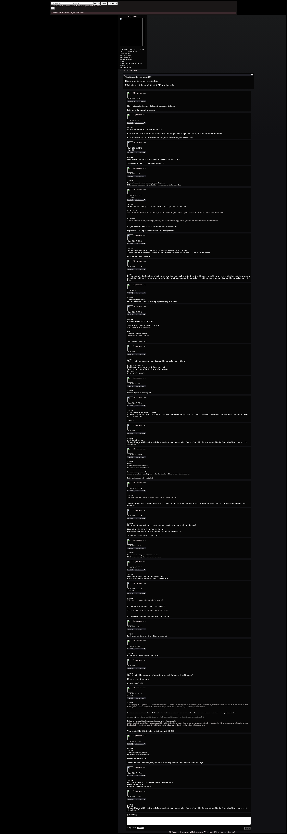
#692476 (129, 243)
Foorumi (67, 6)
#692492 (129, 593)
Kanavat (79, 6)
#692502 (129, 799)
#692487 (129, 457)
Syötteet (134, 70)
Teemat (98, 6)
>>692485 (130, 523)
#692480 (129, 293)
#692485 (129, 406)
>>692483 (130, 410)
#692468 (129, 152)
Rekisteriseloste (197, 832)
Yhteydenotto (209, 832)
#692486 (129, 433)
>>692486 (130, 495)
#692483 (129, 354)
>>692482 (130, 391)
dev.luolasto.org (185, 832)
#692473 (129, 200)
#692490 (129, 548)
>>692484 (130, 462)
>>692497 (130, 703)
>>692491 (130, 598)
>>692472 (130, 204)
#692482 (129, 314)
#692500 (129, 744)
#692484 (129, 386)
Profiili (122, 70)
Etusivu (54, 6)
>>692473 (130, 248)
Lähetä (73, 6)
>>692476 (130, 274)
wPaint (92, 6)
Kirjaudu (97, 3)
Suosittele (141, 101)
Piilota (137, 101)
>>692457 (130, 128)
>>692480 (130, 319)
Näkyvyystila (132, 828)
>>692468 (130, 181)
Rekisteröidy (113, 3)
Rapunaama (132, 16)
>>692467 (130, 157)
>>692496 (130, 673)
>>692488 (130, 574)
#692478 (129, 269)
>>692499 (130, 780)
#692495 (129, 629)
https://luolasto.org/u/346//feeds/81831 (139, 327)
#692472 (129, 176)
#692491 (129, 570)
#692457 (129, 101)
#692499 (129, 698)
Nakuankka (137, 93)
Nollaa (104, 3)
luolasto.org (174, 832)
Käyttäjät (86, 6)
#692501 (129, 775)
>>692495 (130, 653)
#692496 (129, 649)
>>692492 (130, 634)
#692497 (129, 668)
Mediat (60, 6)
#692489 (129, 518)
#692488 (129, 491)
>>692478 (130, 298)
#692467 (129, 123)
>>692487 (130, 553)
